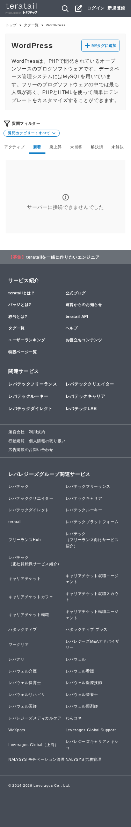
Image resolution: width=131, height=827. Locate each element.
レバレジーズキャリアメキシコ (92, 744)
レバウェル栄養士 (82, 694)
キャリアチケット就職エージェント (92, 579)
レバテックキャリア (85, 396)
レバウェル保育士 (24, 683)
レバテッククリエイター (90, 384)
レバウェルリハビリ (26, 694)
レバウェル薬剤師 (82, 706)
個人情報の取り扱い (47, 441)
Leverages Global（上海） (33, 745)
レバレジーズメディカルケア (34, 718)
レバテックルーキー (28, 396)
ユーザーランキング (26, 340)
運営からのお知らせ (84, 304)
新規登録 (116, 8)
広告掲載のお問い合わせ (30, 449)
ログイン (96, 8)
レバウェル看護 (80, 671)
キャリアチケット (24, 578)
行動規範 (16, 441)
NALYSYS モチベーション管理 (36, 759)
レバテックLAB (81, 408)
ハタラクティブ (22, 629)
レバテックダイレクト (30, 408)
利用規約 (37, 432)
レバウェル (76, 659)
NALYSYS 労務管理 (84, 759)
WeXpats (17, 730)
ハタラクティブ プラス (87, 629)
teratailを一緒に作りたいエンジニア (63, 257)
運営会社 (16, 432)
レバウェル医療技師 (84, 683)
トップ (11, 25)
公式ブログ (76, 293)
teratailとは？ (21, 293)
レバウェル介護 (22, 671)
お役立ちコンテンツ (84, 340)
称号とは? (18, 316)
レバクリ (16, 659)
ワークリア (18, 644)
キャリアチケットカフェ (30, 597)
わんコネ (74, 718)
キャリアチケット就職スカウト (92, 597)
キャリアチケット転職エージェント (92, 614)
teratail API (77, 316)
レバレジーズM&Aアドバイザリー (92, 644)
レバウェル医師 (22, 706)
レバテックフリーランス (32, 384)
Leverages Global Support (91, 730)
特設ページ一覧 (22, 352)
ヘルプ (72, 328)
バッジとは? (19, 304)
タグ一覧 (31, 25)
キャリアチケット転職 (28, 615)
